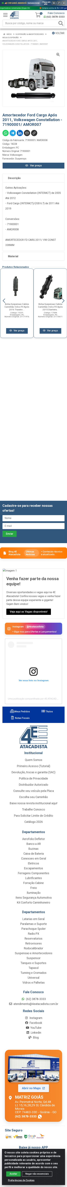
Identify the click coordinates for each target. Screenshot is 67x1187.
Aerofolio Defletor (33, 839)
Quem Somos (33, 760)
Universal (33, 977)
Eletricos (33, 863)
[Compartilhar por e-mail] (27, 133)
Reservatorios (33, 938)
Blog (35, 1037)
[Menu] (5, 15)
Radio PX (33, 933)
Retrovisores (33, 943)
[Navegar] (4, 300)
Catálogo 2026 (33, 821)
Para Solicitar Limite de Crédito (33, 815)
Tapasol (34, 968)
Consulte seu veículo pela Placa (33, 791)
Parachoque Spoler (33, 928)
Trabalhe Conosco (33, 809)
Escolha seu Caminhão (33, 797)
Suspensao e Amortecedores (33, 953)
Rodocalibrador (33, 948)
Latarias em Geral (33, 919)
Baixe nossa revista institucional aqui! (33, 803)
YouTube (35, 1027)
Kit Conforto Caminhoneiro (33, 902)
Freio (33, 888)
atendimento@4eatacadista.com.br (35, 1004)
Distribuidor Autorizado (33, 784)
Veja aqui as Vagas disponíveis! (28, 611)
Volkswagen (16, 155)
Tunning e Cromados (34, 972)
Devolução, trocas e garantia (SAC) (33, 772)
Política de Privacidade (33, 778)
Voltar (59, 33)
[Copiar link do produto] (34, 133)
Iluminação (33, 892)
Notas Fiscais (22, 718)
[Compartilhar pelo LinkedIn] (20, 133)
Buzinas (33, 848)
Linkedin (35, 1032)
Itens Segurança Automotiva (33, 897)
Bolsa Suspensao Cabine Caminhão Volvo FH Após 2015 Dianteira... (50, 307)
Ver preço (35, 165)
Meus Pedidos (22, 711)
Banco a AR (34, 844)
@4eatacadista (35, 626)
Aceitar (13, 1173)
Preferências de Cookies (21, 1180)
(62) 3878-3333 (55, 16)
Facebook (35, 1022)
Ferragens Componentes (33, 873)
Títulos (49, 711)
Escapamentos (33, 868)
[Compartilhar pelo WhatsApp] (5, 133)
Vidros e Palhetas (33, 982)
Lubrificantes (33, 878)
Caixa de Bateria (33, 853)
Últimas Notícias (30, 553)
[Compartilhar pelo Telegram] (13, 133)
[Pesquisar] (60, 23)
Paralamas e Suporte (33, 924)
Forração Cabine (33, 883)
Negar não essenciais (37, 1173)
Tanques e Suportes (33, 963)
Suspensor (33, 958)
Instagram (35, 1018)
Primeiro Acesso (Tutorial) (33, 766)
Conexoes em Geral (33, 858)
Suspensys (20, 158)
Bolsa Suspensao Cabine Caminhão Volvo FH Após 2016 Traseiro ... (17, 307)
